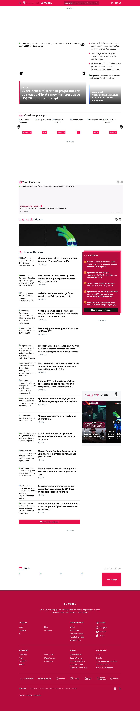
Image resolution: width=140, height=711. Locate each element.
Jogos (21, 627)
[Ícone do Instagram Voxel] (112, 3)
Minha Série (49, 655)
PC (20, 634)
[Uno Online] (49, 579)
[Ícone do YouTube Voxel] (116, 3)
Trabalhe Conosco (103, 664)
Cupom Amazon (76, 658)
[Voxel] (61, 678)
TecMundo (23, 655)
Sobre (98, 655)
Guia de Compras (76, 634)
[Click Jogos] (101, 678)
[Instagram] (115, 688)
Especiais (22, 630)
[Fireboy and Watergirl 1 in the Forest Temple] (28, 579)
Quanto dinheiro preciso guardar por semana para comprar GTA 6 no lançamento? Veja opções (105, 46)
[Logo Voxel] (46, 3)
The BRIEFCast (75, 640)
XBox (46, 627)
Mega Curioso (49, 658)
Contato (99, 658)
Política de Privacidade (104, 668)
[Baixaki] (115, 678)
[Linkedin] (120, 688)
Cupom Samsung (76, 664)
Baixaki (21, 664)
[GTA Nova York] (70, 579)
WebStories (74, 630)
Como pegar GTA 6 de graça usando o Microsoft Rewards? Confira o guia (104, 56)
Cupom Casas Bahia (77, 661)
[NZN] (23, 688)
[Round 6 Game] (90, 579)
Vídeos (72, 627)
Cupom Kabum (76, 655)
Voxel (21, 658)
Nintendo (48, 630)
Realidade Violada (77, 637)
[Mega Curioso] (74, 678)
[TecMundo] (24, 2)
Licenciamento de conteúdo (106, 661)
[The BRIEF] (88, 678)
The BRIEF (22, 661)
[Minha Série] (44, 678)
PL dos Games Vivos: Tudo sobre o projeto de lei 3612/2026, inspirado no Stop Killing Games (106, 66)
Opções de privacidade (30, 695)
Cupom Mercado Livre (78, 668)
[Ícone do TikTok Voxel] (120, 3)
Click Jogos (48, 661)
